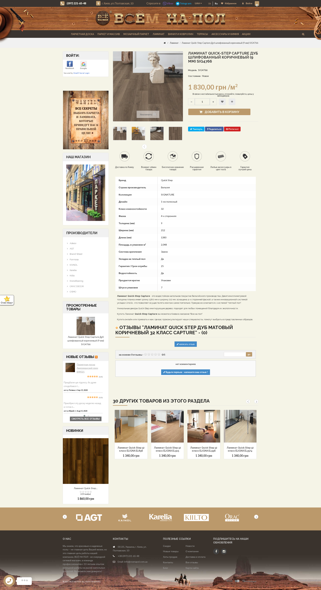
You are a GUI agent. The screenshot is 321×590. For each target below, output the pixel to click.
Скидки (167, 545)
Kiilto (72, 275)
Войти (248, 3)
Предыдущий (151, 146)
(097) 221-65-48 (76, 3)
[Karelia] (161, 517)
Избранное (230, 3)
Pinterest (233, 129)
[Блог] (86, 120)
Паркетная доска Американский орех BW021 (87, 368)
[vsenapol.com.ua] (160, 18)
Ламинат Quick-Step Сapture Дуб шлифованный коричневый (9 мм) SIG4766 (85, 340)
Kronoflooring (76, 281)
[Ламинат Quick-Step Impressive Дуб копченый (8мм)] (86, 460)
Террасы (202, 34)
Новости (190, 545)
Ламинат (158, 34)
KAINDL (73, 265)
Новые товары (171, 551)
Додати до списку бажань (125, 434)
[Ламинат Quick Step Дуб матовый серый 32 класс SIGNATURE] (120, 133)
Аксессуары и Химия (225, 34)
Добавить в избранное (222, 101)
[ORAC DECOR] (232, 517)
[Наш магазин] (85, 192)
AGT (71, 248)
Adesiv (72, 243)
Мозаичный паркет (136, 34)
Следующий (144, 146)
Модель (192, 70)
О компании (192, 551)
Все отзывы (192, 562)
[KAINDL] (125, 517)
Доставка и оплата (195, 556)
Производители (81, 233)
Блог (165, 567)
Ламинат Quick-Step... (85, 488)
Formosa (74, 259)
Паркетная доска (82, 34)
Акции (246, 34)
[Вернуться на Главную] (165, 43)
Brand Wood (75, 254)
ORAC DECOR (76, 286)
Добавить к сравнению (232, 101)
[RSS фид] (96, 357)
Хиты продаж (170, 556)
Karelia (73, 270)
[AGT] (89, 517)
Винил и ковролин (180, 34)
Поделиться (215, 129)
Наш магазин (78, 157)
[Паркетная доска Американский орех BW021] (70, 367)
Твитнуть (197, 129)
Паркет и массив (108, 34)
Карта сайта (192, 567)
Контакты (168, 562)
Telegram (185, 3)
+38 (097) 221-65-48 (128, 556)
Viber (170, 3)
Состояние (194, 76)
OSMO (72, 291)
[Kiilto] (196, 517)
